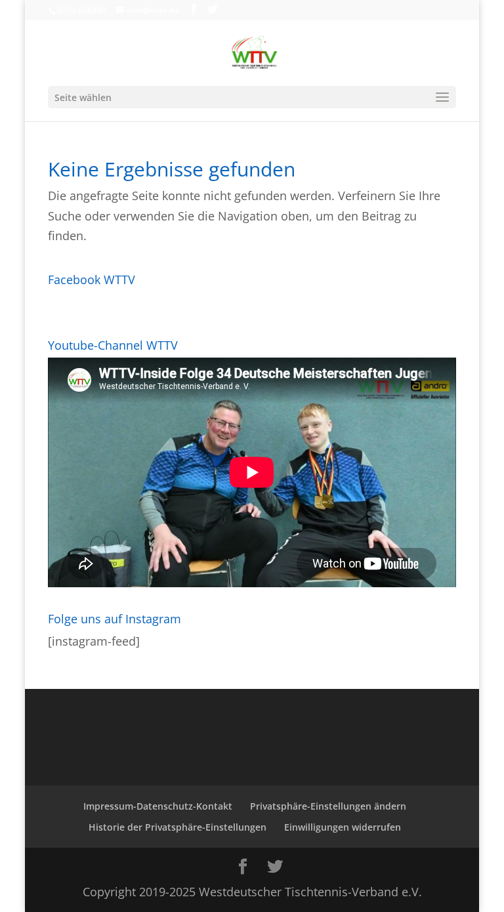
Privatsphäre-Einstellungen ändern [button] (328, 806)
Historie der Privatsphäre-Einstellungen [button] (177, 827)
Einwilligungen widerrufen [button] (342, 827)
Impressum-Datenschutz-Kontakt (157, 806)
